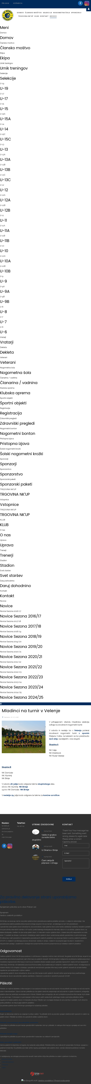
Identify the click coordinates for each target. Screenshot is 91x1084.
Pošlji (69, 879)
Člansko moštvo (7, 43)
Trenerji (3, 550)
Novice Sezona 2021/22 (10, 662)
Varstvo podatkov (46, 1081)
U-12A (2, 195)
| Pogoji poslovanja (62, 1081)
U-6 (1, 327)
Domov (3, 33)
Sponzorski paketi (8, 479)
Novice (3, 601)
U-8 (1, 307)
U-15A (2, 114)
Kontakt (3, 591)
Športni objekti (6, 398)
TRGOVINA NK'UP (8, 489)
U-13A (2, 154)
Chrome (5, 1065)
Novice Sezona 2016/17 (10, 611)
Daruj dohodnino (7, 581)
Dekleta (3, 347)
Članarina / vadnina (8, 378)
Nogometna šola (7, 368)
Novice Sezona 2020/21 (10, 652)
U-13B (2, 165)
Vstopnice (4, 499)
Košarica (17, 3)
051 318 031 (20, 826)
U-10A (2, 256)
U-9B (2, 296)
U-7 (1, 317)
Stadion (3, 560)
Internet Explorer (8, 1062)
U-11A (2, 226)
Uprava (3, 540)
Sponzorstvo (5, 469)
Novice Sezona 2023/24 (11, 682)
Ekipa (2, 53)
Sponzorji (4, 459)
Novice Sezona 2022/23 (10, 672)
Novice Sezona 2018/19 (10, 631)
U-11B (2, 236)
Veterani (3, 357)
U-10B (2, 266)
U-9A (2, 286)
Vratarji (3, 337)
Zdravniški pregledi (8, 418)
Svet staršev (5, 570)
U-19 (2, 83)
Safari (4, 1067)
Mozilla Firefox (7, 1059)
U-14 (2, 124)
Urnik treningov (6, 63)
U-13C (2, 175)
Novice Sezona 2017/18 (10, 621)
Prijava (5, 3)
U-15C (2, 134)
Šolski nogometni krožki (10, 449)
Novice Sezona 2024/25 (11, 692)
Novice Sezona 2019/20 (10, 642)
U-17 (2, 94)
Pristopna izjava (7, 439)
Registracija (5, 408)
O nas (2, 530)
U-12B (2, 205)
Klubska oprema (7, 388)
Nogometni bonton (8, 428)
